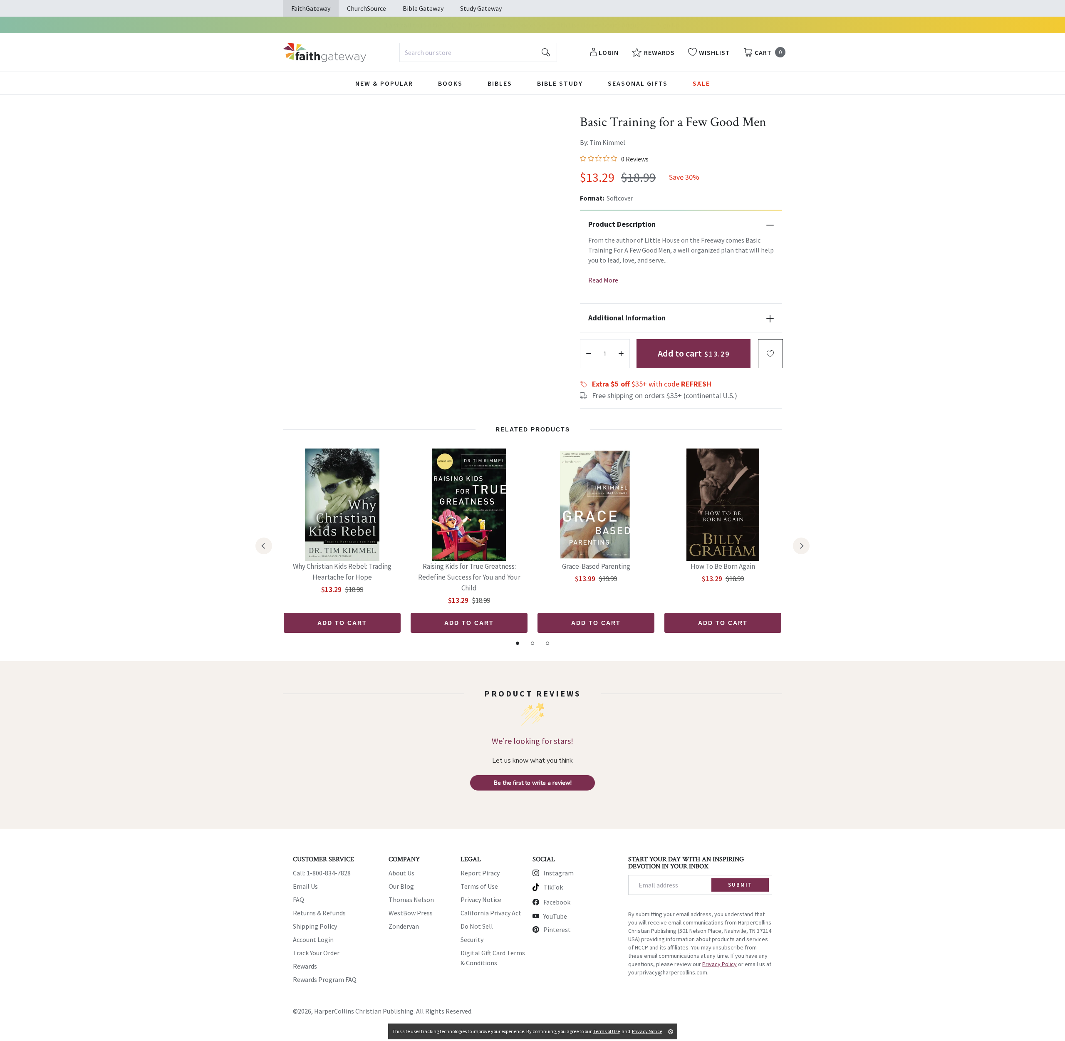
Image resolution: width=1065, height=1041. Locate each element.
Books (450, 83)
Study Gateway (481, 8)
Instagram (558, 873)
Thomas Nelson (411, 899)
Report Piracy (480, 873)
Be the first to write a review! (533, 783)
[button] (770, 353)
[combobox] (478, 52)
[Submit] (546, 52)
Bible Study (560, 83)
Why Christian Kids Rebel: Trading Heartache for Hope (342, 572)
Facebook (556, 902)
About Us (401, 873)
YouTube (555, 916)
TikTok (553, 887)
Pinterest (557, 929)
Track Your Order (316, 953)
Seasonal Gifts (638, 83)
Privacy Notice (481, 899)
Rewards (305, 966)
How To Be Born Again (723, 566)
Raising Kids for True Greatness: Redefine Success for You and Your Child (469, 577)
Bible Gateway (423, 8)
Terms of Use (479, 886)
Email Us (305, 886)
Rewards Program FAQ (325, 979)
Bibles (500, 83)
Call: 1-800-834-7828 (322, 873)
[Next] (801, 546)
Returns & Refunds (319, 913)
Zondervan (404, 926)
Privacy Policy (719, 964)
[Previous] (263, 546)
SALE (701, 83)
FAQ (298, 899)
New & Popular (384, 83)
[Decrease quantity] (588, 354)
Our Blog (401, 886)
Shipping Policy (315, 926)
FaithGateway (310, 8)
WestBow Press (411, 913)
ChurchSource (366, 8)
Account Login (313, 939)
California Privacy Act (491, 913)
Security (472, 939)
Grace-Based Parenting (596, 566)
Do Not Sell (477, 926)
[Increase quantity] (621, 354)
